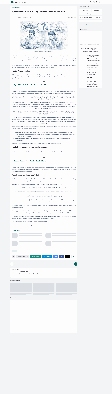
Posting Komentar (23, 256)
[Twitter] (67, 256)
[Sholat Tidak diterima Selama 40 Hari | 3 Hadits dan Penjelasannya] (90, 42)
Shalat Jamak (90, 14)
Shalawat (98, 17)
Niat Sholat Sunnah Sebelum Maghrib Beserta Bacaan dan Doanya (93, 83)
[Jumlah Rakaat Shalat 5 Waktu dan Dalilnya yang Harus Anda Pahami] (83, 68)
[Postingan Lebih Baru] (75, 264)
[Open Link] (100, 2)
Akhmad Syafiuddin (23, 271)
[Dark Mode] (91, 2)
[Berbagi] (73, 256)
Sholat (90, 21)
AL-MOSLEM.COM (19, 2)
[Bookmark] (13, 257)
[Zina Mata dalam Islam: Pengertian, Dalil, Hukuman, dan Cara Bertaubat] (83, 77)
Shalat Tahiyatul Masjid (86, 17)
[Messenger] (55, 256)
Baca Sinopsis (25, 358)
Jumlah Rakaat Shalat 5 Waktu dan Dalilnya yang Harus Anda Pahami (93, 65)
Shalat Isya (96, 10)
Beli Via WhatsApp (49, 364)
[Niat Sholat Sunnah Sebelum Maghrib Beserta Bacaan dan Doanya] (83, 86)
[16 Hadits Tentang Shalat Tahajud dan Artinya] (83, 59)
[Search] (97, 2)
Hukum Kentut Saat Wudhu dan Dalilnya (29, 161)
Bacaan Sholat (84, 10)
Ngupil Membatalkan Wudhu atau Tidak (29, 85)
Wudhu (14, 251)
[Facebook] (61, 256)
